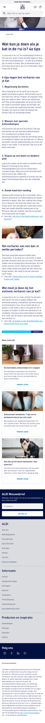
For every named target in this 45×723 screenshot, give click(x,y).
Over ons (5, 530)
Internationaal (7, 539)
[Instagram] (5, 653)
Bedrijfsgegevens (8, 534)
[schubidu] (11, 653)
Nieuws (5, 552)
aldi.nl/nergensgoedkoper (30, 712)
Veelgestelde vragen (9, 581)
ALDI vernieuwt (7, 543)
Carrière (5, 557)
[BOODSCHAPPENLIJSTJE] (40, 7)
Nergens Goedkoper (9, 562)
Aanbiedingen (7, 623)
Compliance (6, 595)
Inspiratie (5, 632)
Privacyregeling (8, 599)
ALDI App (5, 548)
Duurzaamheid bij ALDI (10, 608)
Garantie (5, 590)
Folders (5, 637)
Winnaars (5, 628)
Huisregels (6, 586)
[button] (4, 7)
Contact (5, 576)
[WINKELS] (35, 7)
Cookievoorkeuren (9, 604)
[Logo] (22, 7)
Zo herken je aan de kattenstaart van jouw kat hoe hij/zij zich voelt (23, 322)
